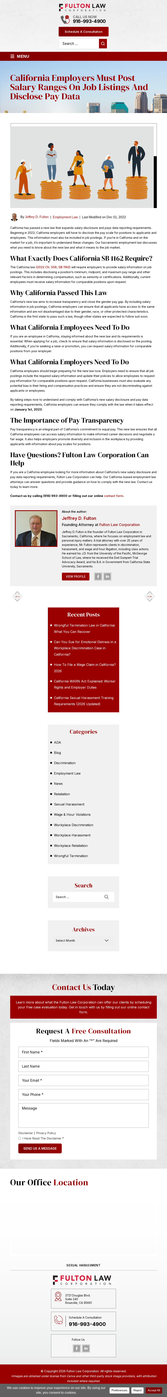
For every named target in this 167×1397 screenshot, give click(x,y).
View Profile (76, 576)
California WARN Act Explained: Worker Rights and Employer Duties (85, 684)
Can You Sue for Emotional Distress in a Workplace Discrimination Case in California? (85, 648)
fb (98, 576)
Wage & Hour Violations (72, 814)
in (107, 576)
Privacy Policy (46, 1133)
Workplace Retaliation (71, 846)
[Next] (149, 596)
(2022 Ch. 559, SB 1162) (53, 267)
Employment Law (65, 217)
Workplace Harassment (72, 835)
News (58, 784)
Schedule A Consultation (83, 32)
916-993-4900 (89, 21)
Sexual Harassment (69, 804)
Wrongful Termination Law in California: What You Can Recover (84, 628)
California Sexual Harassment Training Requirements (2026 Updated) (83, 701)
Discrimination (65, 763)
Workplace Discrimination (73, 825)
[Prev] (17, 596)
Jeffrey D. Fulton (37, 217)
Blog (57, 753)
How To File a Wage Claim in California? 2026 (85, 668)
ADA (57, 742)
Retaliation (62, 794)
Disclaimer (25, 1133)
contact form (113, 496)
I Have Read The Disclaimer (43, 1138)
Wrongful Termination (71, 856)
